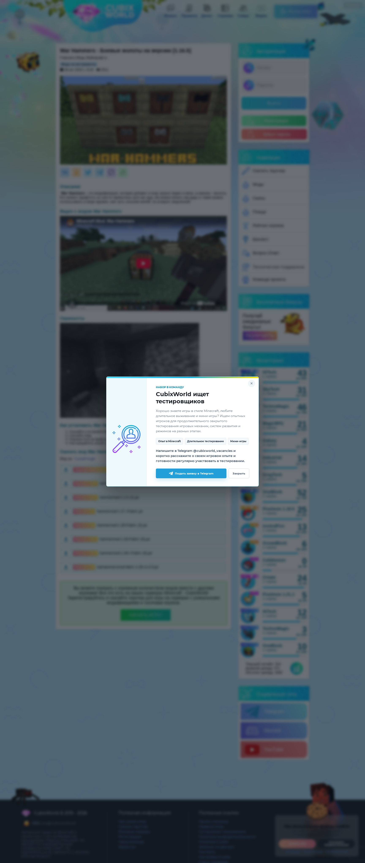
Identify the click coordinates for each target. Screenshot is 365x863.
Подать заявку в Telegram (194, 473)
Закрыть (239, 473)
